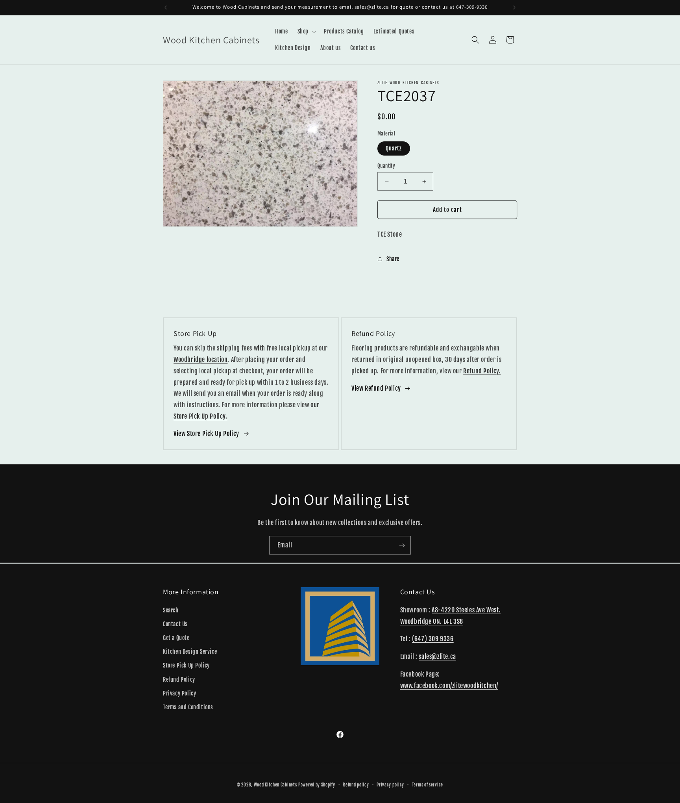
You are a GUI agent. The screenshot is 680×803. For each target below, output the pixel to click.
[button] (306, 31)
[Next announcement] (514, 7)
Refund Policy (179, 679)
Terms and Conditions (188, 706)
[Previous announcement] (165, 7)
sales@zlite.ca (437, 656)
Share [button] (392, 259)
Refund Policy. (482, 371)
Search (171, 609)
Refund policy (356, 784)
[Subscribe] (401, 545)
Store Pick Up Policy (186, 665)
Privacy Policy (179, 693)
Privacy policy (390, 784)
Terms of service (427, 784)
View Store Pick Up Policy (206, 434)
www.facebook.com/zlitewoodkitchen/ (449, 685)
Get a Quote (176, 637)
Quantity (386, 166)
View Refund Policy (376, 388)
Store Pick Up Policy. (200, 416)
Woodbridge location (200, 359)
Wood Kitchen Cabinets (275, 785)
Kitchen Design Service (190, 651)
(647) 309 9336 (432, 639)
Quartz (394, 148)
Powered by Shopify (316, 785)
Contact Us (175, 623)
